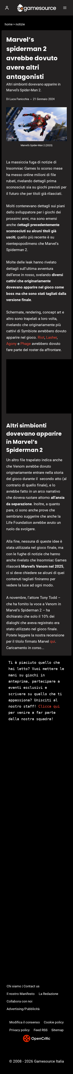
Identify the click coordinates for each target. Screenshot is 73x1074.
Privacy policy (19, 1030)
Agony (11, 343)
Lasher (51, 337)
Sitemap (57, 1030)
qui (52, 641)
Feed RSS (40, 1030)
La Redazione (48, 994)
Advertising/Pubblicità (23, 1009)
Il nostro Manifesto (21, 994)
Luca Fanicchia (19, 99)
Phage (25, 343)
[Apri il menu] (64, 8)
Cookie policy (54, 1022)
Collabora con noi (19, 1001)
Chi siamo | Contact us (23, 986)
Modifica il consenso (24, 1022)
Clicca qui (49, 706)
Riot (41, 337)
